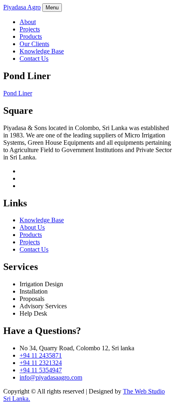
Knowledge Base (42, 51)
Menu (52, 7)
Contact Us (34, 58)
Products (31, 36)
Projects (30, 29)
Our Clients (34, 43)
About (28, 21)
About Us (32, 227)
